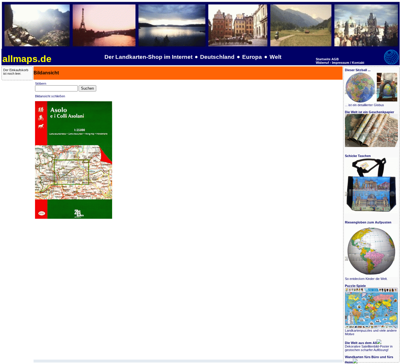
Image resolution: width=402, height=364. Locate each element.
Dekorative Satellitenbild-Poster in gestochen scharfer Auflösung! (369, 346)
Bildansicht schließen (50, 96)
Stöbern (40, 83)
